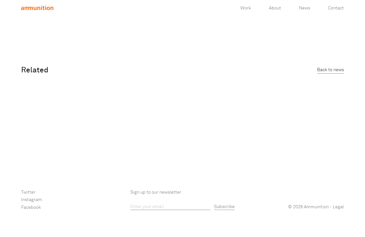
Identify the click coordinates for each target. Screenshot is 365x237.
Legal (338, 207)
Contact (336, 8)
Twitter (28, 192)
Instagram (31, 200)
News (304, 8)
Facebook (31, 207)
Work (245, 8)
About (275, 8)
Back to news (330, 70)
